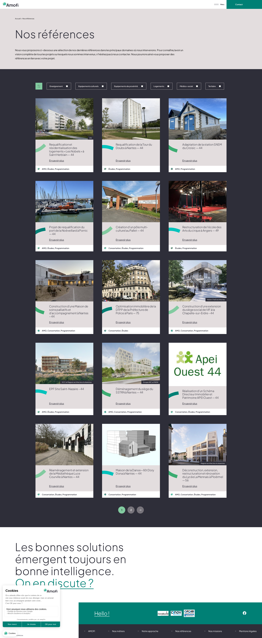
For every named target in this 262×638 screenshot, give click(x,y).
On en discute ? (54, 583)
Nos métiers (118, 631)
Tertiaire (212, 86)
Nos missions (215, 631)
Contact (239, 4)
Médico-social (186, 86)
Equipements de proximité (126, 86)
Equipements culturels (88, 86)
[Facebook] (244, 613)
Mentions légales (248, 631)
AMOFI (91, 631)
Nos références (183, 631)
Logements (159, 86)
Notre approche (150, 631)
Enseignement (56, 86)
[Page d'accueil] (10, 4)
